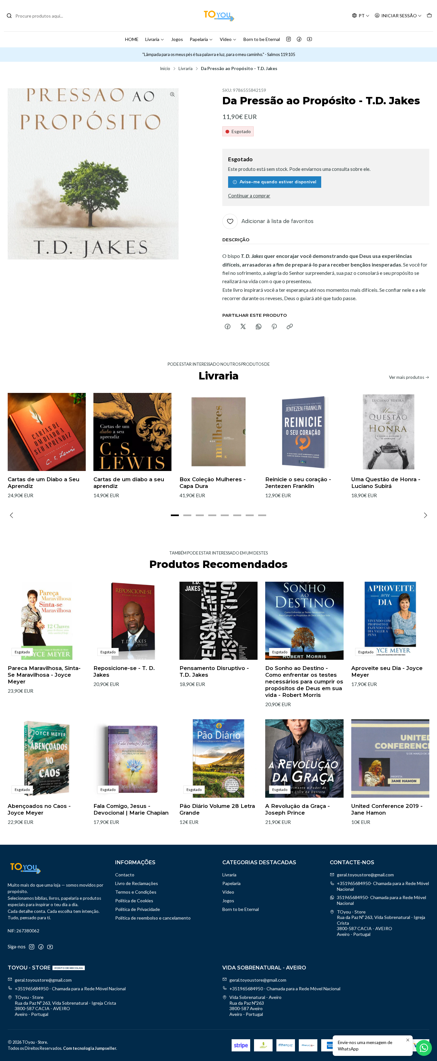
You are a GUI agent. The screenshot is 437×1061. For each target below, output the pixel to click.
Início (165, 69)
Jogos (177, 39)
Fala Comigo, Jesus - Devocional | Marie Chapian (131, 809)
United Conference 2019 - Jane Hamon (387, 809)
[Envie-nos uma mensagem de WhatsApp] (424, 1048)
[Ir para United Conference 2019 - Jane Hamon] (390, 758)
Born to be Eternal (261, 39)
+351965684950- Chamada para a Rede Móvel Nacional (383, 886)
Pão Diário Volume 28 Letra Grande (217, 809)
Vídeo (226, 39)
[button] (175, 515)
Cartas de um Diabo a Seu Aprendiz (43, 482)
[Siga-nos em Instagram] (288, 39)
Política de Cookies (134, 900)
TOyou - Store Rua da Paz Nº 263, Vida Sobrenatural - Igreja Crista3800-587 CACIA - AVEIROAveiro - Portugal (381, 923)
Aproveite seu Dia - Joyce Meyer (387, 671)
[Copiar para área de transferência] (289, 327)
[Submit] (9, 15)
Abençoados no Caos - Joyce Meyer (39, 809)
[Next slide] (424, 515)
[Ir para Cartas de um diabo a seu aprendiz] (132, 432)
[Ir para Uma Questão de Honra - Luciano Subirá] (390, 432)
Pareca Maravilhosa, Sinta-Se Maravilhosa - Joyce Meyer (44, 675)
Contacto (124, 874)
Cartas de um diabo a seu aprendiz (128, 482)
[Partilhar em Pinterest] (274, 327)
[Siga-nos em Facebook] (299, 39)
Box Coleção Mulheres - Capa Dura (212, 482)
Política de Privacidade (137, 909)
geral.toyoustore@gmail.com (365, 874)
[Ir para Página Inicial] (218, 16)
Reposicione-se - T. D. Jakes (124, 671)
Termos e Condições (135, 892)
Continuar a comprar (249, 196)
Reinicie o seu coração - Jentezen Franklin (298, 482)
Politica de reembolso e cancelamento (153, 918)
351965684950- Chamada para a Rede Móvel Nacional (381, 900)
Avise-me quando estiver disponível (278, 181)
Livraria (152, 39)
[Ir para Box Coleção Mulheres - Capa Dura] (218, 432)
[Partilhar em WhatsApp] (258, 327)
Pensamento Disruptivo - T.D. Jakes (214, 671)
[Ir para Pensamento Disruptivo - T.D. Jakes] (218, 621)
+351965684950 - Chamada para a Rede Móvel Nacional (70, 988)
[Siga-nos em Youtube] (309, 39)
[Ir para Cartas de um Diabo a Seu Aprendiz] (47, 432)
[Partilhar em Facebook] (227, 327)
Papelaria (199, 39)
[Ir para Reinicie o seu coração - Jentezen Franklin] (304, 432)
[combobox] (39, 15)
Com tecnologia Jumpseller (89, 1048)
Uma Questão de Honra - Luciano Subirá (385, 482)
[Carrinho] (429, 15)
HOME (132, 39)
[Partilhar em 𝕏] (243, 327)
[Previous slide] (12, 515)
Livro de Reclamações (136, 883)
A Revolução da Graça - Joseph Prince (297, 809)
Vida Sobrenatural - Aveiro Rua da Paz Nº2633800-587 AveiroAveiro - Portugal (255, 1005)
